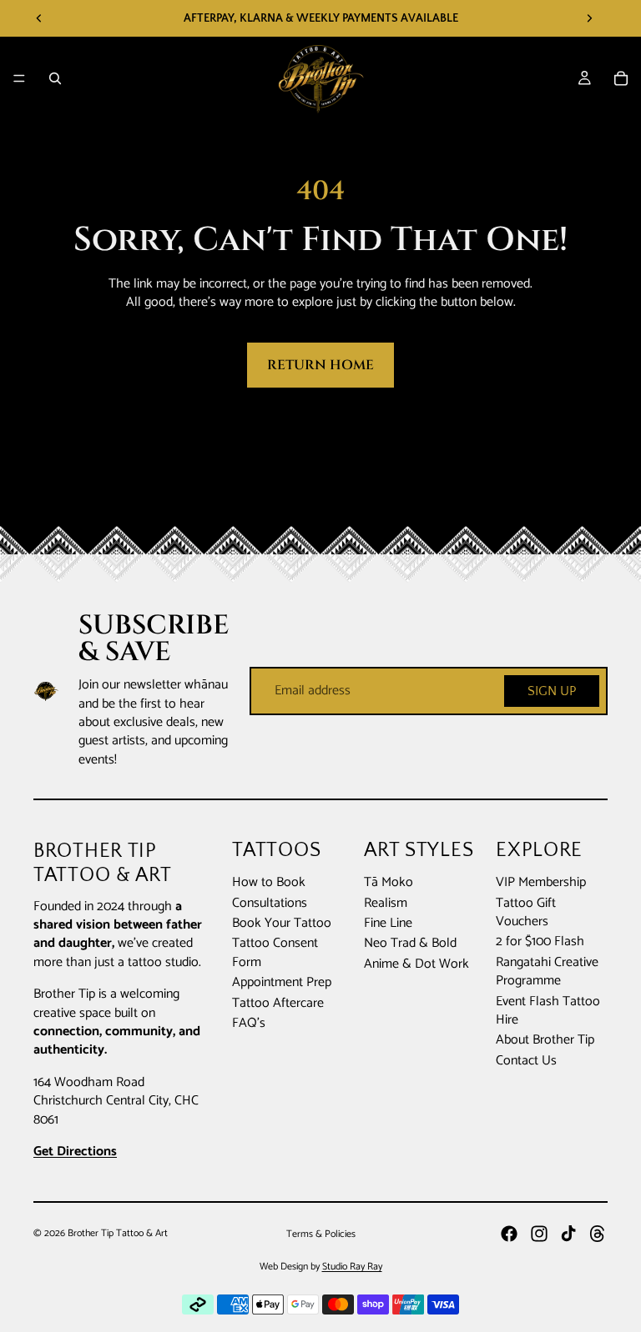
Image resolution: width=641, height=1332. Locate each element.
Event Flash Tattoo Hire (548, 1010)
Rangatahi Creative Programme (547, 971)
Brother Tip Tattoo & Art (118, 1233)
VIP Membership (541, 882)
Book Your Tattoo (281, 923)
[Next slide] (589, 18)
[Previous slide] (39, 18)
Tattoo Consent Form (275, 952)
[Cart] (621, 78)
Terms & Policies (321, 1234)
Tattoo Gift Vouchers (526, 912)
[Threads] (598, 1234)
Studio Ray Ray (352, 1266)
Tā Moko (388, 882)
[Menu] (19, 78)
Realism (385, 903)
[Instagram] (539, 1234)
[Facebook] (509, 1234)
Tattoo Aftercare (278, 1003)
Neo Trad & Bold (410, 943)
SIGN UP (551, 691)
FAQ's (248, 1023)
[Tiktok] (568, 1234)
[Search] (55, 78)
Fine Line (388, 923)
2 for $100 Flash (540, 941)
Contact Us (526, 1060)
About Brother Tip (545, 1040)
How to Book (268, 882)
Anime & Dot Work (416, 964)
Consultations (269, 903)
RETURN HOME (320, 365)
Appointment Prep (281, 982)
